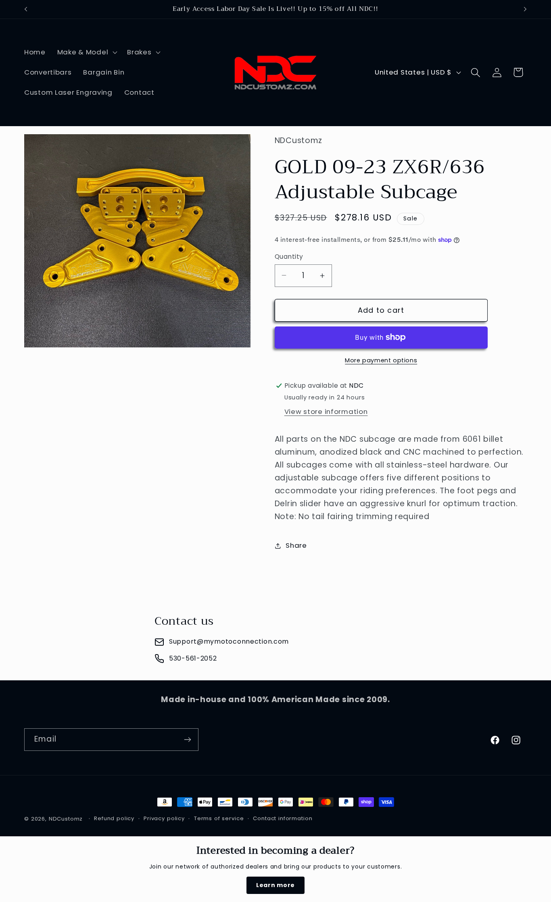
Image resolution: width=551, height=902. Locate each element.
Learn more (275, 885)
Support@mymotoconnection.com (229, 641)
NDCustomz (66, 819)
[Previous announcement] (26, 9)
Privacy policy (164, 818)
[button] (86, 52)
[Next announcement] (525, 9)
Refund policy (114, 818)
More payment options (381, 360)
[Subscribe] (187, 739)
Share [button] (296, 545)
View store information (326, 411)
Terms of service (219, 818)
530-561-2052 (193, 658)
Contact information (282, 818)
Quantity (289, 256)
